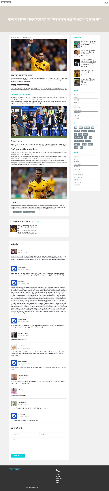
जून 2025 (77, 185)
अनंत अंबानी (88, 141)
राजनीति (77, 107)
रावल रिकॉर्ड (105, 3)
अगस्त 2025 (77, 179)
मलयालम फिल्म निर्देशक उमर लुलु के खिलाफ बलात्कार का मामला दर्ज (88, 80)
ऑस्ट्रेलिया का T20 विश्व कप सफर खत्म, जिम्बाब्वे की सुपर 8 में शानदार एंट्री (88, 43)
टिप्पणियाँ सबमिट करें (17, 455)
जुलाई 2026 (77, 156)
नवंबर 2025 (77, 172)
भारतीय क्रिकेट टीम (79, 141)
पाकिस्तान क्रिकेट (78, 137)
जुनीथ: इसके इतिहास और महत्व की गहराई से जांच (87, 71)
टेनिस (90, 137)
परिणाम (80, 134)
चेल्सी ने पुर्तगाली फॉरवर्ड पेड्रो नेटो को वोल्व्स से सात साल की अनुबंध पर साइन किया (27, 227)
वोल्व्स (25, 212)
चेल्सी (15, 212)
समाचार (76, 97)
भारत (76, 128)
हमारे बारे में (58, 474)
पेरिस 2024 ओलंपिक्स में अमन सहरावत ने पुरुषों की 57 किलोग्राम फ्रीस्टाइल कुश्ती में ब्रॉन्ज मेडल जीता (88, 62)
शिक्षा (76, 105)
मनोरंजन (77, 102)
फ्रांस (81, 147)
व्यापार (76, 100)
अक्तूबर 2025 (78, 174)
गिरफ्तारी (85, 134)
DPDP (57, 482)
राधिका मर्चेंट (77, 144)
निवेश (93, 128)
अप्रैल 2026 (77, 164)
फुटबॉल (76, 147)
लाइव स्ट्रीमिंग (92, 131)
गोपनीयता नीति (59, 478)
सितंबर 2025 (78, 177)
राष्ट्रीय (76, 118)
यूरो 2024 (84, 131)
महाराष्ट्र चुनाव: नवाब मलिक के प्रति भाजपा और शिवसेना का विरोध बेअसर (88, 52)
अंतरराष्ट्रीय (78, 113)
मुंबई (75, 134)
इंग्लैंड (86, 137)
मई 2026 (77, 161)
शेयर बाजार (87, 128)
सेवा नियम (58, 476)
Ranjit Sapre (13, 37)
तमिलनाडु (84, 144)
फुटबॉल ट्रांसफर (31, 212)
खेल (25, 37)
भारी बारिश (90, 144)
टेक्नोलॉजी (77, 110)
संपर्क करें (57, 480)
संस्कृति (76, 115)
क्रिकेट (80, 128)
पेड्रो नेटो (20, 212)
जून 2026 (77, 159)
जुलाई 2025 (77, 182)
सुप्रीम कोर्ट (77, 131)
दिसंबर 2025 (77, 169)
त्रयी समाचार (6, 2)
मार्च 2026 (77, 167)
